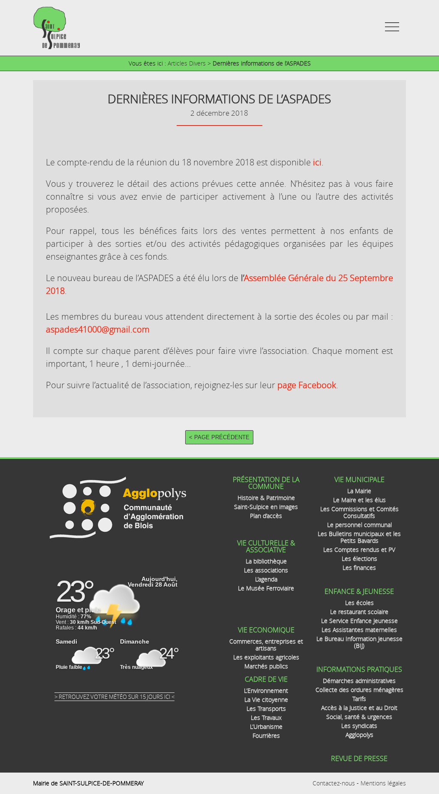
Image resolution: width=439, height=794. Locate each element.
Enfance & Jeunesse (359, 591)
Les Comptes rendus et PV (359, 549)
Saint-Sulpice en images (266, 507)
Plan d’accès (266, 516)
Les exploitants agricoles (266, 657)
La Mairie (359, 491)
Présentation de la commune (266, 483)
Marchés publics (266, 666)
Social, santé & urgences (359, 717)
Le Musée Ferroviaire (266, 588)
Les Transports (266, 708)
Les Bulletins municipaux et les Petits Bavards (359, 537)
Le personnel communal (359, 525)
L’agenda (266, 579)
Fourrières (266, 735)
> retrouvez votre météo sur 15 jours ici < (114, 697)
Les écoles (359, 603)
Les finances (359, 567)
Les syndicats (359, 726)
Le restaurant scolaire (359, 612)
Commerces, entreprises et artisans (266, 644)
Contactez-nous (334, 783)
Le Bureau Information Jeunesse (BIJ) (359, 642)
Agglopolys (359, 735)
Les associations (266, 570)
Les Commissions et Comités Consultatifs (359, 512)
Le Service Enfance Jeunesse (359, 621)
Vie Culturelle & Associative (266, 546)
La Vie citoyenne (266, 699)
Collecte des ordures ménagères (359, 690)
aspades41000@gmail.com (98, 329)
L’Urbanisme (266, 726)
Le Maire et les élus (359, 500)
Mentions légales (383, 783)
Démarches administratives (359, 681)
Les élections (359, 558)
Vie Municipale (359, 479)
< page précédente (219, 437)
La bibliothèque (266, 561)
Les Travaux (266, 717)
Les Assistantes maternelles (359, 630)
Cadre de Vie (266, 679)
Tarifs (359, 699)
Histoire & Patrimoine (266, 498)
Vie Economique (266, 630)
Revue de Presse (359, 758)
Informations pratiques (359, 669)
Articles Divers (187, 63)
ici (317, 162)
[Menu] (392, 31)
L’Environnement (266, 690)
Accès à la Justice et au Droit (359, 708)
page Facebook (306, 385)
